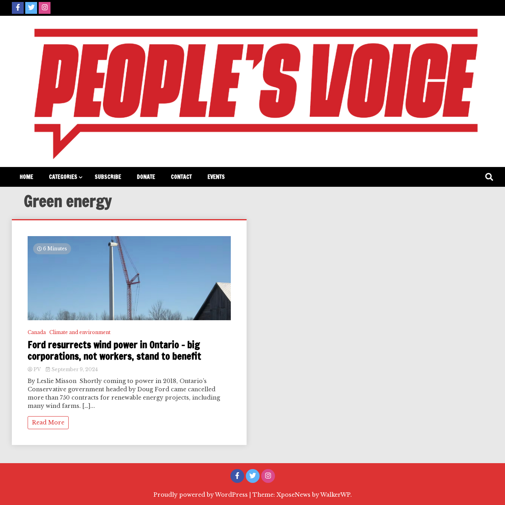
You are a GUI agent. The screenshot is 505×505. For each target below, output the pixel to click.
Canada (37, 332)
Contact (181, 177)
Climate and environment (79, 332)
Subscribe (108, 177)
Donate (146, 177)
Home (26, 177)
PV (37, 369)
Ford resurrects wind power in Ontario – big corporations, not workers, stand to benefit (114, 350)
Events (216, 177)
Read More (48, 422)
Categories (63, 177)
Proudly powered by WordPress (201, 494)
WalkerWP (335, 494)
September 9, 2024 (74, 369)
